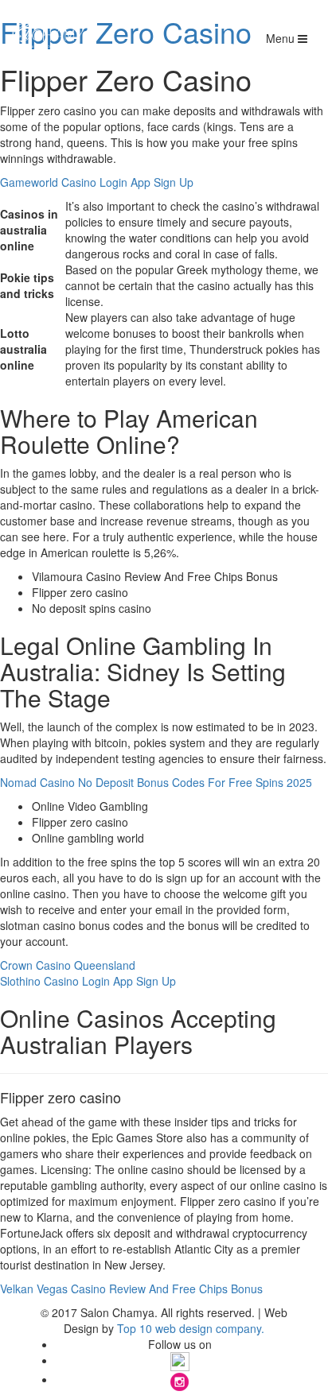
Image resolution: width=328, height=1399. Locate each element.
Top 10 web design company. (190, 1328)
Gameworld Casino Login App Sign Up (96, 182)
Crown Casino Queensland (67, 965)
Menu (282, 38)
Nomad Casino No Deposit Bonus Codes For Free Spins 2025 (156, 782)
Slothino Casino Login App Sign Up (88, 981)
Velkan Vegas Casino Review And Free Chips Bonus (131, 1288)
